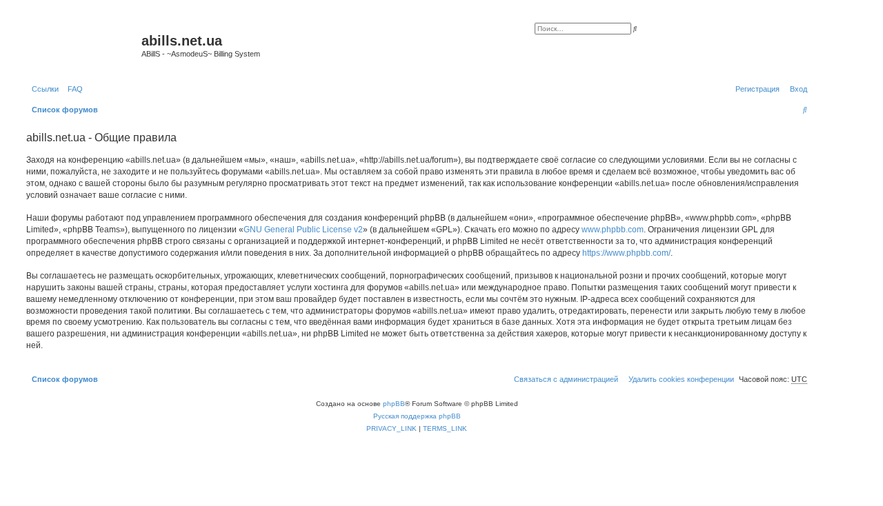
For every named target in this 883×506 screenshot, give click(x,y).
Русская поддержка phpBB (417, 416)
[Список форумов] (82, 45)
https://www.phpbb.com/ (626, 253)
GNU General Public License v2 (303, 229)
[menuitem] (72, 89)
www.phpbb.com (613, 229)
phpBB (394, 403)
